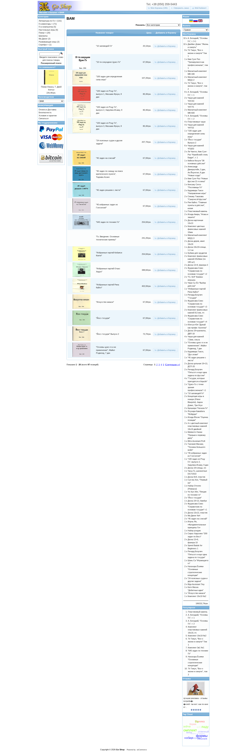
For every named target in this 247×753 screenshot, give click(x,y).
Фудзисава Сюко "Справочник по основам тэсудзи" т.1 (197, 507)
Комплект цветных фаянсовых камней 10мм (197, 229)
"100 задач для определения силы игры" (196, 134)
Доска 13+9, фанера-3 (198, 265)
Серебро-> (43, 45)
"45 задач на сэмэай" (106, 158)
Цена (148, 33)
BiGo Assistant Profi (196, 441)
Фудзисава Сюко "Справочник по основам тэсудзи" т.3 (197, 304)
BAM (61, 12)
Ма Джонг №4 (194, 515)
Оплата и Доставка (47, 110)
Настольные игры (47, 30)
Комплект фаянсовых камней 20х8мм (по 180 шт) (198, 259)
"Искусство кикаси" (105, 302)
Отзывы (187, 679)
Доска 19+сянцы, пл (197, 468)
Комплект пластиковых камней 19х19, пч (197, 630)
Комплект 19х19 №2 (197, 596)
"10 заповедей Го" (104, 46)
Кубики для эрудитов (197, 253)
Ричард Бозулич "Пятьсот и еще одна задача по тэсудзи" (197, 554)
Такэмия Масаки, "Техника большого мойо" (196, 447)
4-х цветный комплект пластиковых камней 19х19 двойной (198, 426)
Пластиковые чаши (196, 122)
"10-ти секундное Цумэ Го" (108, 62)
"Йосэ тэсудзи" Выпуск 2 (107, 334)
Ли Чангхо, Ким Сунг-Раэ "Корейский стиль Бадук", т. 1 (198, 154)
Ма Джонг (43, 39)
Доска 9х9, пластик (196, 477)
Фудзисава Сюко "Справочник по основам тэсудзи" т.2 (197, 271)
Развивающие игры (47, 42)
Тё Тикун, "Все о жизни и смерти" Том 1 (197, 53)
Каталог (53, 12)
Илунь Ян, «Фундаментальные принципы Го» (197, 524)
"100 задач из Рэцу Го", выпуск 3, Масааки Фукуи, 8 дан (109, 126)
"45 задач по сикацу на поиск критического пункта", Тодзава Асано (109, 174)
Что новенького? (47, 67)
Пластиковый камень (197, 211)
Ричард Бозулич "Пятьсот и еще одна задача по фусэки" (197, 372)
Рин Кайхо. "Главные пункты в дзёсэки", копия (197, 205)
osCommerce (142, 750)
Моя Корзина (189, 34)
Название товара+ (105, 33)
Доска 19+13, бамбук (197, 501)
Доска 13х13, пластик (197, 513)
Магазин (43, 12)
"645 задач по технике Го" (108, 222)
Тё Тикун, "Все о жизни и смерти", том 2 (197, 86)
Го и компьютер (46, 27)
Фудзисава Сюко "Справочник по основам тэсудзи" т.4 (197, 319)
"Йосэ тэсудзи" (103, 318)
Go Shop (120, 749)
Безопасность (45, 112)
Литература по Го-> (47, 21)
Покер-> (42, 33)
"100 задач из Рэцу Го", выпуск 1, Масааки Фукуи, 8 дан (109, 94)
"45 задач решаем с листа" (108, 190)
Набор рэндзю (194, 530)
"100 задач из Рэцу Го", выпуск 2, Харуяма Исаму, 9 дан (109, 110)
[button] (158, 8)
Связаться (43, 118)
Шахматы (43, 36)
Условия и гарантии (48, 115)
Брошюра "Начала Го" (198, 408)
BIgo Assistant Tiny (196, 584)
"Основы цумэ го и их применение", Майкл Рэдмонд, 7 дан (106, 350)
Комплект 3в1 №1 (196, 647)
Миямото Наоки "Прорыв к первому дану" (197, 435)
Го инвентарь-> (46, 24)
